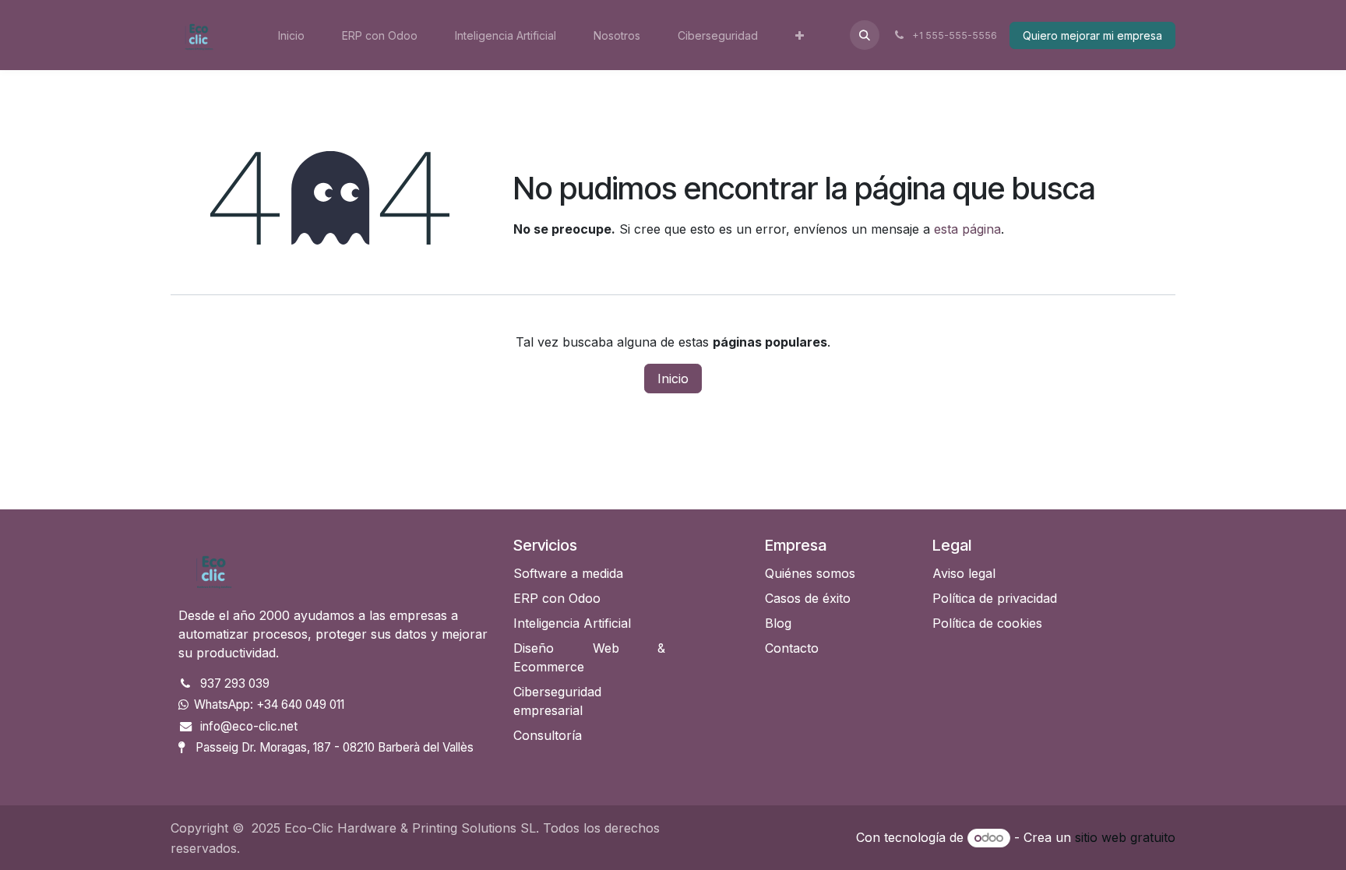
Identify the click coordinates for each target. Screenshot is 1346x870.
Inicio (673, 378)
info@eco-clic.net (249, 726)
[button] (864, 35)
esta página (967, 229)
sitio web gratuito (1125, 837)
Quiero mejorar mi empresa (1092, 35)
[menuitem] (291, 35)
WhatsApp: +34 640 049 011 (269, 704)
